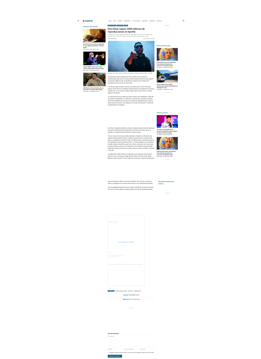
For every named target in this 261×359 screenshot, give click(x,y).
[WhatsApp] (128, 303)
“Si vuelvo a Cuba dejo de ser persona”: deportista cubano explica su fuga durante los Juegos (167, 131)
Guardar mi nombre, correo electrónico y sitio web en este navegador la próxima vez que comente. (131, 352)
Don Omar (130, 291)
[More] (134, 303)
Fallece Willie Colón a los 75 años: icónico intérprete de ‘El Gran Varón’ (93, 67)
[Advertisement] (130, 9)
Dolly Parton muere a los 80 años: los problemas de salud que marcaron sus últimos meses (166, 64)
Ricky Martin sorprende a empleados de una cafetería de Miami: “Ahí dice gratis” (93, 45)
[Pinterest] (124, 303)
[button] (183, 21)
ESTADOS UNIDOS (112, 25)
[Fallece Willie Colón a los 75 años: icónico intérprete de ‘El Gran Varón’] (94, 58)
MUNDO (126, 25)
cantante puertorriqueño (121, 291)
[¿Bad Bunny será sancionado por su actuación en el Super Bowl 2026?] (94, 79)
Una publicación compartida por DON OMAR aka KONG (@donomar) (126, 264)
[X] (121, 303)
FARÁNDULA (120, 25)
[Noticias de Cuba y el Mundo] (88, 21)
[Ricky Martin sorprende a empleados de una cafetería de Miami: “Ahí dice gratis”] (94, 35)
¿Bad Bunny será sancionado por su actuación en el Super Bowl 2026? (93, 88)
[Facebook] (118, 303)
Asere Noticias (86, 49)
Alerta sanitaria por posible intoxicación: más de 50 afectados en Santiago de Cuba (167, 85)
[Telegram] (131, 303)
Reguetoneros (137, 291)
